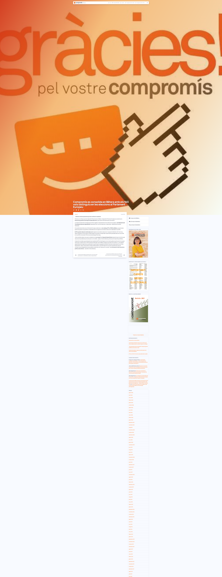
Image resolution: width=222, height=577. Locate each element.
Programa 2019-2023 (130, 2)
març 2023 (131, 397)
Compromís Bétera (134, 218)
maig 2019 (131, 449)
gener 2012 (131, 559)
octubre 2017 (131, 467)
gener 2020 (131, 442)
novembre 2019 (132, 444)
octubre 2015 (131, 487)
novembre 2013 (131, 541)
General (76, 214)
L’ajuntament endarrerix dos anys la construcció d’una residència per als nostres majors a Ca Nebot (138, 343)
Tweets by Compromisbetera (138, 334)
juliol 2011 (130, 573)
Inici (110, 2)
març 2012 (131, 554)
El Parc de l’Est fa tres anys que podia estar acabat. (138, 353)
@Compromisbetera (135, 221)
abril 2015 (130, 499)
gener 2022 (131, 419)
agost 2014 (131, 519)
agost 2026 (131, 392)
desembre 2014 (131, 509)
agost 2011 (131, 571)
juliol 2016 (131, 479)
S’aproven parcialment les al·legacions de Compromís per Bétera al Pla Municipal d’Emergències (138, 385)
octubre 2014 (131, 514)
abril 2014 (130, 529)
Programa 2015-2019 (140, 2)
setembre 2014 (131, 516)
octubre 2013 (131, 544)
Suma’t (123, 2)
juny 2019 (130, 447)
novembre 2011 (131, 564)
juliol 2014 (130, 521)
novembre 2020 (132, 429)
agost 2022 (131, 407)
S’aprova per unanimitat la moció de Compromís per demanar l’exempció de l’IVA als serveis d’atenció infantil (138, 372)
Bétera (84, 2)
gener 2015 (131, 506)
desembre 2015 (131, 484)
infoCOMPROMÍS (116, 2)
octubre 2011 (131, 566)
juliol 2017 (130, 469)
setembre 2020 (132, 434)
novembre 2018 (131, 457)
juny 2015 (130, 494)
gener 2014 (131, 536)
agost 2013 (131, 549)
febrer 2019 (131, 454)
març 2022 (131, 415)
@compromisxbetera (135, 225)
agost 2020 (131, 437)
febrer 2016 (131, 482)
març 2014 (131, 531)
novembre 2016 (132, 474)
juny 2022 (131, 410)
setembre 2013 (131, 546)
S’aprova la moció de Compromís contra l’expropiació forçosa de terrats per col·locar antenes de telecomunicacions (138, 367)
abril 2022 (130, 412)
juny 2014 (130, 524)
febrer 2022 (131, 417)
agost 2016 (131, 477)
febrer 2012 (131, 556)
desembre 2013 (131, 539)
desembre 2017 (131, 464)
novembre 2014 (131, 511)
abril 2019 (130, 452)
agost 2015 (131, 489)
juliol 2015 (130, 492)
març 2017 (131, 472)
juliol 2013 (130, 551)
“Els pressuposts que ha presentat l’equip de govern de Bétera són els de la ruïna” (138, 347)
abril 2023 (130, 395)
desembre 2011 (131, 561)
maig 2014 (131, 526)
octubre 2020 (131, 432)
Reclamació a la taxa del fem (134, 340)
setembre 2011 (131, 568)
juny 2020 (131, 439)
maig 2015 (131, 496)
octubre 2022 (131, 405)
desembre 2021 (131, 422)
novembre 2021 (131, 424)
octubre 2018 (131, 459)
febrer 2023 (131, 400)
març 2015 (131, 501)
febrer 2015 (131, 504)
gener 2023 (131, 402)
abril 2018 (130, 462)
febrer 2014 (131, 534)
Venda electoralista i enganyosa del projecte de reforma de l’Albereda (137, 351)
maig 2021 (131, 427)
